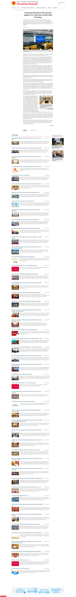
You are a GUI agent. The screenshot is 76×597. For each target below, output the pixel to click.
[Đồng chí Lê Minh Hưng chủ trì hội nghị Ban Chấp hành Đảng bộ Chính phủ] (15, 555)
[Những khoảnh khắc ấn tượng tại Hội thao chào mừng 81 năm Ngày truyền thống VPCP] (15, 214)
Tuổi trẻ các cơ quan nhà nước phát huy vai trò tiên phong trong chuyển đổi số (27, 148)
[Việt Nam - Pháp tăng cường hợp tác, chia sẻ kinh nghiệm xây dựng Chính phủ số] (15, 435)
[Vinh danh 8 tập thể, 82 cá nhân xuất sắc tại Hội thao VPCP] (15, 204)
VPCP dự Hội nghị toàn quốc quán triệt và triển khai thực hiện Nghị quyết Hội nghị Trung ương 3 (26, 283)
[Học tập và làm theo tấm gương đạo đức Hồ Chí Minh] (56, 590)
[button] (63, 591)
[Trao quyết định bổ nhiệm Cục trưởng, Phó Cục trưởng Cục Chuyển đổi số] (15, 453)
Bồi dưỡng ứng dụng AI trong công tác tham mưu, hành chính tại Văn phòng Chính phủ (26, 157)
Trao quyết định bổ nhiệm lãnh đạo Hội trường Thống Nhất (23, 256)
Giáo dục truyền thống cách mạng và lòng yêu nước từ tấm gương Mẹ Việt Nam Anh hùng (27, 515)
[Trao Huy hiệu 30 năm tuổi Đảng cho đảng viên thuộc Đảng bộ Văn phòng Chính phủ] (15, 509)
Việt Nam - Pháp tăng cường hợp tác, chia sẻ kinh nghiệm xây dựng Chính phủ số (27, 430)
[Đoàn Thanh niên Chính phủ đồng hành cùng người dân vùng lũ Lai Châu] (15, 232)
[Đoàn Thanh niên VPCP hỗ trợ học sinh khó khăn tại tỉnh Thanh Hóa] (15, 277)
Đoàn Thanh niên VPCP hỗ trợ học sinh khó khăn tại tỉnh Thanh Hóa (25, 274)
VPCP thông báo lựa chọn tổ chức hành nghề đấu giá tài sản (23, 401)
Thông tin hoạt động (19, 10)
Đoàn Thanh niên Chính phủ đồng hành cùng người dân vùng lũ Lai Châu (26, 228)
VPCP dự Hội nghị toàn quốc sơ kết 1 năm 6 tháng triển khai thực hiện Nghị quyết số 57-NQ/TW (26, 411)
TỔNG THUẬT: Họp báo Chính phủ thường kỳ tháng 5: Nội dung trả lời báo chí (27, 532)
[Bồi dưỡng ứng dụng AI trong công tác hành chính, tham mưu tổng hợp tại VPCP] (15, 482)
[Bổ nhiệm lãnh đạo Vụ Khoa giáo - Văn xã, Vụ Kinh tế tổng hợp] (15, 386)
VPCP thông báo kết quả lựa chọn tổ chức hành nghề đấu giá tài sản (24, 329)
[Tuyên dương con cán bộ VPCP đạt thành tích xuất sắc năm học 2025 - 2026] (15, 490)
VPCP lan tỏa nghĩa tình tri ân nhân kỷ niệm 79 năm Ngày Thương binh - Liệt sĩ (27, 338)
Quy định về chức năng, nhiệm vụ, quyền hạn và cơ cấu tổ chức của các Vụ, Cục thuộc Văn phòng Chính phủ (27, 247)
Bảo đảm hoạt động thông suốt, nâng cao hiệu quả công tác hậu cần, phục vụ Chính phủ (26, 392)
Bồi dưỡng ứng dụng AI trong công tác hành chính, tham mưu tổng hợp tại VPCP (27, 478)
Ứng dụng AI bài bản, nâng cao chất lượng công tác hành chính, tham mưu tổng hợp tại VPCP (27, 469)
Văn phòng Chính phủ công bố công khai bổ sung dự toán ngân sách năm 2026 (27, 166)
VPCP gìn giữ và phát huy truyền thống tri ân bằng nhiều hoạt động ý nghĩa (26, 292)
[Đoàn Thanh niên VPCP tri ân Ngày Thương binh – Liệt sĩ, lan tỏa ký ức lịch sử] (15, 350)
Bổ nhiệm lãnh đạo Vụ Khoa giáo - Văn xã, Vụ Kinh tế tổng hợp (24, 382)
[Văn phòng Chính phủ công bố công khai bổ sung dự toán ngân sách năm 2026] (15, 170)
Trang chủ (13, 10)
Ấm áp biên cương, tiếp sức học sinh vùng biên (21, 175)
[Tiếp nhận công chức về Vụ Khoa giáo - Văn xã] (15, 563)
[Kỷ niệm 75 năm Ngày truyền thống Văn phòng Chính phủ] (44, 590)
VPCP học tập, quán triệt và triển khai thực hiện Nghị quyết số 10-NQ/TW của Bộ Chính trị (27, 440)
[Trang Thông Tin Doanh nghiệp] (32, 590)
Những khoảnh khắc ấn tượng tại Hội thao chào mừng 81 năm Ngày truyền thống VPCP (26, 210)
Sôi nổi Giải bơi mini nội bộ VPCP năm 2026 (20, 495)
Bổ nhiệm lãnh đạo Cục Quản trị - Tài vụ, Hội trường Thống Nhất (24, 265)
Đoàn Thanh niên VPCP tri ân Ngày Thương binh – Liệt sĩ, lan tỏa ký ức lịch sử (27, 347)
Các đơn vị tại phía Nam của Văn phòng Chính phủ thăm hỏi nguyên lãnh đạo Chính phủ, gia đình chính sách (26, 310)
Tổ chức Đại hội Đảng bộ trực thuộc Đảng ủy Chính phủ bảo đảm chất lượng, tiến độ (57, 159)
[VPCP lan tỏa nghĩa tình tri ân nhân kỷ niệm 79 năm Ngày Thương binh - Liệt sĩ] (15, 342)
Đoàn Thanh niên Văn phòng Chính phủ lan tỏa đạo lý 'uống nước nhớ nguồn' (27, 355)
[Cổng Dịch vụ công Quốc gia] (20, 590)
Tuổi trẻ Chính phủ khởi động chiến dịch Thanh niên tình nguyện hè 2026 (26, 524)
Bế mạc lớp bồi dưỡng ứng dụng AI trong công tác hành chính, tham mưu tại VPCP (26, 139)
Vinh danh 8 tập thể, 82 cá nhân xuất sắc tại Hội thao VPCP (23, 201)
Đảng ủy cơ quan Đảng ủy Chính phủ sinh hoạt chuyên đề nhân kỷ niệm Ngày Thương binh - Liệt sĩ (26, 320)
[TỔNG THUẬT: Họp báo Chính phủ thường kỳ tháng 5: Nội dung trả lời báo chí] (15, 536)
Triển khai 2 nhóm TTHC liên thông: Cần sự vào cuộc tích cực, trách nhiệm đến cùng (46, 106)
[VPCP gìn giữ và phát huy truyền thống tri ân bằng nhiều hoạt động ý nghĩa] (15, 296)
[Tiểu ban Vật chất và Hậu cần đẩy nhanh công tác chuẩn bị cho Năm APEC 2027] (15, 187)
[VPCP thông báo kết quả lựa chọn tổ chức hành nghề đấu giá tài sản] (15, 333)
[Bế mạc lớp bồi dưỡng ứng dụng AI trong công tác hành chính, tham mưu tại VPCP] (15, 143)
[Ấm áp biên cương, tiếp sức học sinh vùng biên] (15, 179)
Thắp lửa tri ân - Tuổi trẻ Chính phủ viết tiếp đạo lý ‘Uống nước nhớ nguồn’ (26, 301)
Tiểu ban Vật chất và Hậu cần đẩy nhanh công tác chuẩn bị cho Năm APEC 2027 (27, 183)
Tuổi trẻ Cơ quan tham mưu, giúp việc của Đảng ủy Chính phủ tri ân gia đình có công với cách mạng (27, 365)
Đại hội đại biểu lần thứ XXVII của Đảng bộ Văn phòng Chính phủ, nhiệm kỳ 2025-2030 (57, 147)
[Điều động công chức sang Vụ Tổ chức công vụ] (15, 572)
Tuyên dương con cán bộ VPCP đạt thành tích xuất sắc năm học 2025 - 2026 (26, 487)
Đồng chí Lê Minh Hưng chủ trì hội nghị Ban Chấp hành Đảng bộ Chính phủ (26, 551)
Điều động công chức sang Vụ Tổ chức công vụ (20, 568)
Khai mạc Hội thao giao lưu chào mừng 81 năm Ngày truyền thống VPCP (25, 219)
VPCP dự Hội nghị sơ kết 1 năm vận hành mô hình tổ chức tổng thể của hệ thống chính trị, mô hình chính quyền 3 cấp (27, 421)
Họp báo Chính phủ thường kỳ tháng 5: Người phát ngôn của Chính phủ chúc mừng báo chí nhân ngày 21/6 (26, 542)
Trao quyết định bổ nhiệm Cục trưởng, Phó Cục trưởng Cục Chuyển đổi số (26, 449)
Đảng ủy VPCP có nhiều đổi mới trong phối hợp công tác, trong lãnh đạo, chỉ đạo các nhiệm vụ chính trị (27, 459)
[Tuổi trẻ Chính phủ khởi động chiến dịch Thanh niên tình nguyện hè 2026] (15, 528)
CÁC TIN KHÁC (15, 135)
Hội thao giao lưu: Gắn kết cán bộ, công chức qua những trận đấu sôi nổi (25, 192)
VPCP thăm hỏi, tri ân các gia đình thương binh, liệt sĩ (22, 374)
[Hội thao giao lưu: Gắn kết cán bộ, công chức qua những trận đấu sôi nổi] (15, 196)
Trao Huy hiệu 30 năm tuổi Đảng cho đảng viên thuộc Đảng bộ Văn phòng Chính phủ (27, 505)
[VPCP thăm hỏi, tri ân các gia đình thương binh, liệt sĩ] (15, 378)
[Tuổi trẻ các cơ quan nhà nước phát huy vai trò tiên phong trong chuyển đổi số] (15, 151)
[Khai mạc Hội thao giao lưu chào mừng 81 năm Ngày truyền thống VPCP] (15, 223)
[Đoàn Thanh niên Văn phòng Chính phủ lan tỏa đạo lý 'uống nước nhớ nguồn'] (15, 359)
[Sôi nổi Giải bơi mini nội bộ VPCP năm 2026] (15, 499)
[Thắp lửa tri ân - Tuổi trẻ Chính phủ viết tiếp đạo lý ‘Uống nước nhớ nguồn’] (15, 305)
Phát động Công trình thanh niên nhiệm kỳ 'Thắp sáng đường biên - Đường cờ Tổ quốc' (27, 237)
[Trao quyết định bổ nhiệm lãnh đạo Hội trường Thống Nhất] (15, 260)
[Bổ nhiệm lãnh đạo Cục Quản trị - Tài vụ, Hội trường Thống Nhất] (15, 269)
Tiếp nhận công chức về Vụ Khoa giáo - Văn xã (20, 560)
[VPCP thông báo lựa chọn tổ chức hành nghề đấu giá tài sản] (15, 405)
